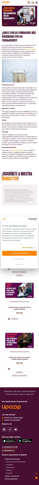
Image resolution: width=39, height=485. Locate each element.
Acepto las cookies (19, 253)
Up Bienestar (9, 473)
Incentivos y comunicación (12, 476)
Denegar (19, 264)
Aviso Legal (16, 391)
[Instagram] (10, 429)
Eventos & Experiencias (11, 479)
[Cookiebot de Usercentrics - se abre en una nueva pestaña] (28, 219)
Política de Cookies (12, 394)
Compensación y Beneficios (12, 459)
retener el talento (30, 49)
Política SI (22, 394)
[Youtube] (15, 429)
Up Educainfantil (10, 467)
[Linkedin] (4, 429)
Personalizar (18, 259)
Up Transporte (9, 464)
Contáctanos (8, 391)
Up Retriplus (9, 470)
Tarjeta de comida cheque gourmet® (15, 462)
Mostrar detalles (27, 247)
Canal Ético (30, 394)
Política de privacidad (28, 391)
